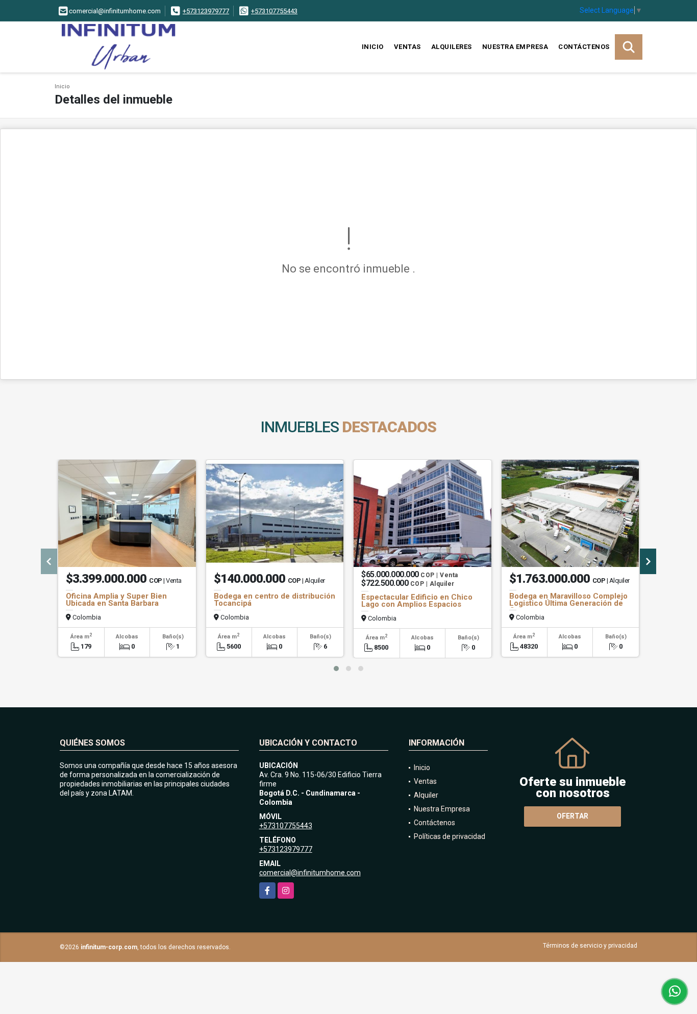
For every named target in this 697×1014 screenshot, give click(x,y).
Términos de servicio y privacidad (590, 945)
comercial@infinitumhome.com (310, 873)
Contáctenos (584, 47)
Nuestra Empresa (515, 47)
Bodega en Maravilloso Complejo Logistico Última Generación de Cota (568, 603)
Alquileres (451, 47)
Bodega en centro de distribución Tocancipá (274, 599)
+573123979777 (206, 11)
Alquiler (426, 795)
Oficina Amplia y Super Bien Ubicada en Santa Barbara (116, 599)
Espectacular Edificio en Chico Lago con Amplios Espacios (416, 600)
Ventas (407, 47)
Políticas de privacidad (449, 836)
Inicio (373, 47)
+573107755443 (274, 11)
